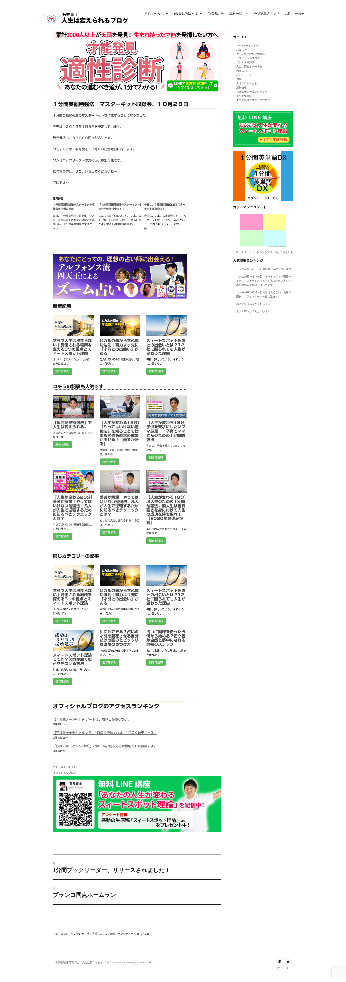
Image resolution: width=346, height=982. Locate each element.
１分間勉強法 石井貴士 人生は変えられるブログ (82, 962)
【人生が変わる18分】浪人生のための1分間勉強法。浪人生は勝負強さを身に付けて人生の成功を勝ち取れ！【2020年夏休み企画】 (166, 510)
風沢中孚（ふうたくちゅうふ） (254, 303)
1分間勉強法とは (186, 13)
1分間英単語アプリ (265, 13)
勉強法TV (241, 70)
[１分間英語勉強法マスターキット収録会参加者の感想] (76, 218)
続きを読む (62, 371)
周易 (238, 79)
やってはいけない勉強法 (250, 53)
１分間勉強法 (244, 95)
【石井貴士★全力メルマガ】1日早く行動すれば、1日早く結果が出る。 (105, 732)
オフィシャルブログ (64, 772)
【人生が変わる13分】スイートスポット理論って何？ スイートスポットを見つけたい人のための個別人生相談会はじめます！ (263, 280)
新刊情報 (241, 87)
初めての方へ (154, 13)
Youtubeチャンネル (247, 45)
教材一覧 (235, 13)
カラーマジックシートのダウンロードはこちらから (263, 252)
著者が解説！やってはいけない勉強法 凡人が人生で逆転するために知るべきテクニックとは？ (119, 505)
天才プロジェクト (246, 83)
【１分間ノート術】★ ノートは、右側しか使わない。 (92, 719)
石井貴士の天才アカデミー (252, 91)
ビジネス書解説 (245, 62)
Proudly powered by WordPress (131, 962)
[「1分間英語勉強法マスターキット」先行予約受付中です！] (121, 216)
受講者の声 (216, 13)
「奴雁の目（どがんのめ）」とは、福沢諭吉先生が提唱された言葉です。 (105, 746)
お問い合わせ (294, 13)
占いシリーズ (244, 74)
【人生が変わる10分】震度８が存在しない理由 (263, 269)
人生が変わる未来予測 (249, 66)
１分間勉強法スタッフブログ (253, 100)
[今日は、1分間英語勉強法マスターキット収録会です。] (167, 218)
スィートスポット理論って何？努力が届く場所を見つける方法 (72, 659)
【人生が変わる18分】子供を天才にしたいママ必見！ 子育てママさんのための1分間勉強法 (166, 431)
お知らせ (241, 49)
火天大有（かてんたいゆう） (253, 311)
